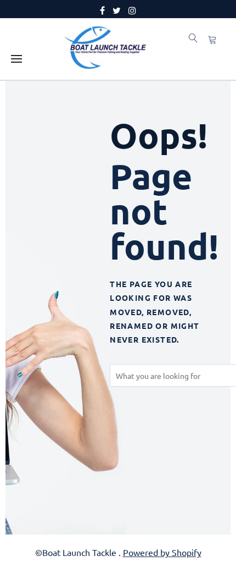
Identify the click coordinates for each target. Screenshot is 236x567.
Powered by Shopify (162, 552)
